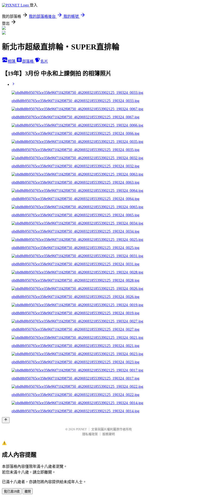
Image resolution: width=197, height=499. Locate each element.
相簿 (12, 61)
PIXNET (81, 429)
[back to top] (6, 420)
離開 (28, 491)
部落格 (28, 61)
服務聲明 (108, 434)
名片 (44, 61)
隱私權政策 (90, 434)
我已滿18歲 (12, 491)
